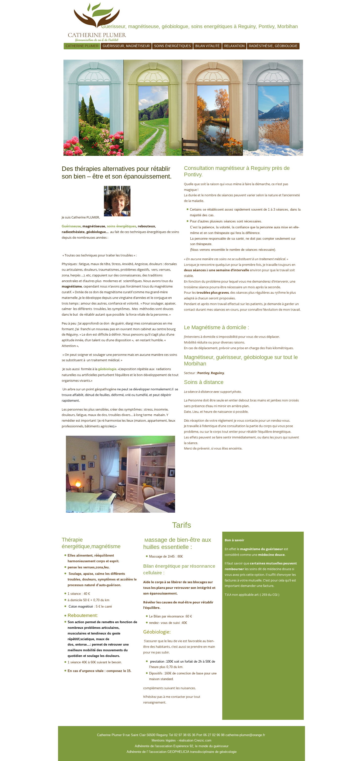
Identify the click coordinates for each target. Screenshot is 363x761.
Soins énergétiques (172, 46)
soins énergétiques (121, 226)
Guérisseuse (71, 226)
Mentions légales (164, 740)
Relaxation (234, 46)
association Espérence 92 (174, 746)
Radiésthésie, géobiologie (273, 46)
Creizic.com (202, 740)
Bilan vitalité (207, 46)
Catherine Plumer (82, 46)
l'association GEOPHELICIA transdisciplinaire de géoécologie (192, 752)
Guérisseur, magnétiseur (126, 46)
